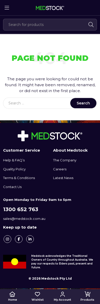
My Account (62, 299)
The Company (64, 160)
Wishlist (38, 299)
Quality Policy (14, 169)
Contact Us (12, 187)
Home (12, 299)
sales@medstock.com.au (24, 219)
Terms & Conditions (19, 178)
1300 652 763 (20, 209)
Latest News (63, 178)
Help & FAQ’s (14, 160)
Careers (59, 169)
